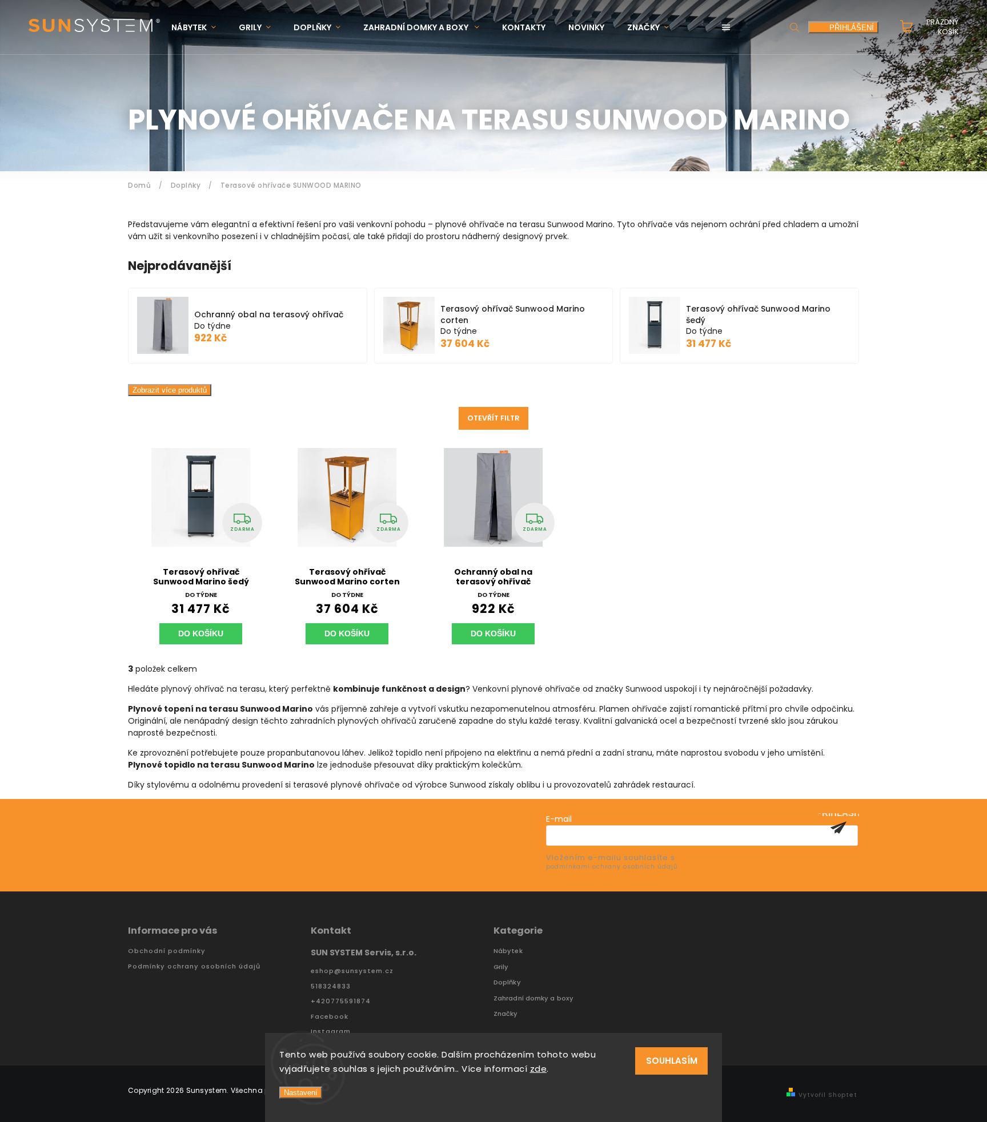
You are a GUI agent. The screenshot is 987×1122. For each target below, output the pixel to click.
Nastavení (301, 1092)
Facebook (329, 1016)
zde (538, 1069)
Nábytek (508, 951)
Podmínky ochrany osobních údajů (194, 966)
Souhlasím (671, 1061)
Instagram (331, 1031)
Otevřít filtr (493, 418)
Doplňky (507, 982)
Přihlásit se (838, 827)
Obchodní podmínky (167, 951)
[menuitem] (199, 28)
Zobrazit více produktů (170, 390)
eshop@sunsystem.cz (352, 971)
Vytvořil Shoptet (828, 1095)
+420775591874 (341, 1001)
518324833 (331, 986)
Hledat (794, 27)
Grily (501, 967)
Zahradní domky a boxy (533, 998)
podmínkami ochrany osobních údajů (611, 866)
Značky (506, 1014)
